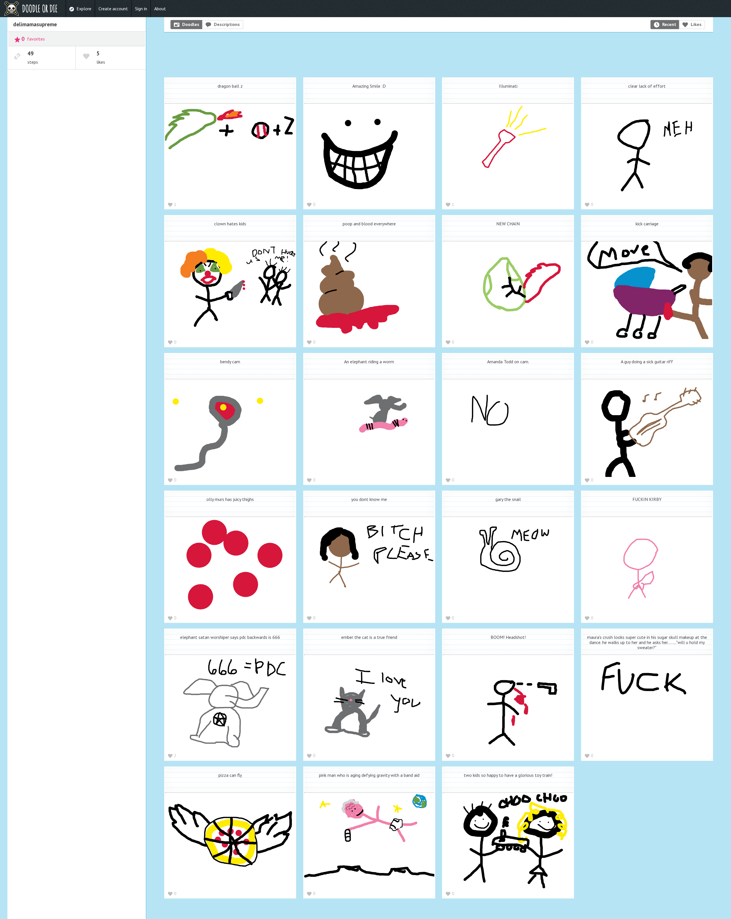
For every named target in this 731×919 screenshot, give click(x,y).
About (160, 8)
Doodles (190, 24)
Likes (696, 24)
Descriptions (227, 24)
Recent (669, 24)
